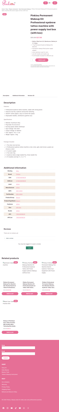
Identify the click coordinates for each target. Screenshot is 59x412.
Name (4, 345)
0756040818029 (21, 177)
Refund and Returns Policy (9, 392)
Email (4, 351)
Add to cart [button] (10, 293)
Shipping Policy (6, 389)
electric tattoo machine (36, 65)
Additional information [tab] (19, 95)
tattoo (18, 184)
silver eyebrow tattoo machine (44, 66)
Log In (29, 248)
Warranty (4, 384)
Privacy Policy (6, 387)
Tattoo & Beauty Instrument (10, 374)
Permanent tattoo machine (35, 66)
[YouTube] (11, 408)
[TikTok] (15, 408)
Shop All (4, 367)
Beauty (18, 197)
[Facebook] (3, 408)
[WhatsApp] (24, 408)
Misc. (17, 171)
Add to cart (41, 60)
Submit (5, 358)
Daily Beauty (5, 370)
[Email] (20, 408)
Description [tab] (6, 95)
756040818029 (20, 214)
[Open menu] (54, 2)
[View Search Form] (45, 2)
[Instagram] (7, 408)
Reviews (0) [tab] (31, 95)
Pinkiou (18, 174)
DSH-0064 (19, 191)
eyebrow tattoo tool (51, 65)
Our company (5, 382)
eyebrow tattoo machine (44, 65)
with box (18, 207)
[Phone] (28, 408)
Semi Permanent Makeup (38, 64)
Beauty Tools (5, 372)
